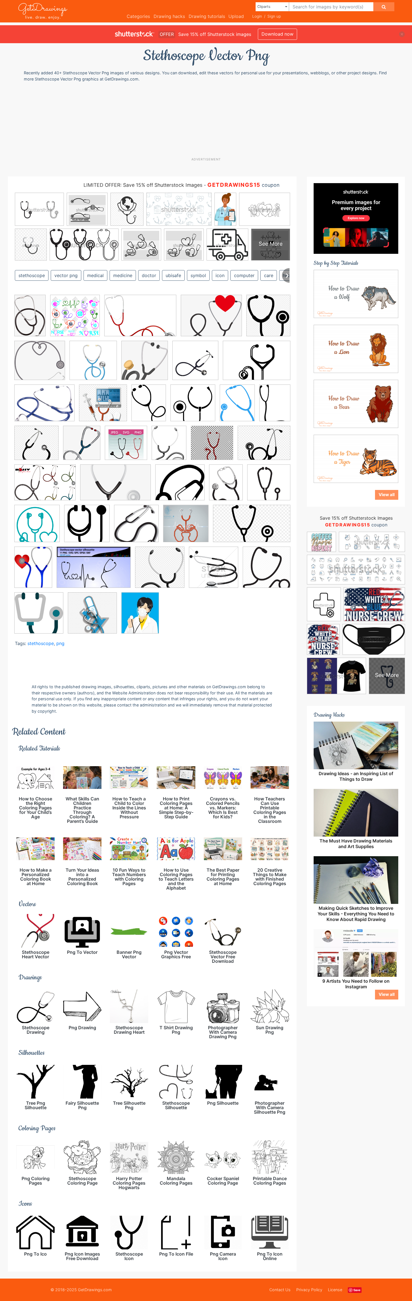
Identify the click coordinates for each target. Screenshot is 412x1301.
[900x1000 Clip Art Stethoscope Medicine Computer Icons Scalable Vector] (268, 319)
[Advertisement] (209, 119)
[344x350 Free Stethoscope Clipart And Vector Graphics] (136, 527)
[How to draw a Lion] (356, 348)
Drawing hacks (169, 16)
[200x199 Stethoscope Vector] (39, 617)
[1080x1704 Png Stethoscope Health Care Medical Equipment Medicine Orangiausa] (30, 319)
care (268, 275)
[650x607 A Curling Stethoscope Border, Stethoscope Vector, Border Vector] (40, 364)
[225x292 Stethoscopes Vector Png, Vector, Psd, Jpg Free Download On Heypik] (140, 617)
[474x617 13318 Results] (149, 407)
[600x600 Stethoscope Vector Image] (213, 571)
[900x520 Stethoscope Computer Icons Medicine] (251, 527)
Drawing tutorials (207, 16)
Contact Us (280, 1289)
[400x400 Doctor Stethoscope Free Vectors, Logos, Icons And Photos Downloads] (86, 527)
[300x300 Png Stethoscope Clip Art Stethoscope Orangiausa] (212, 447)
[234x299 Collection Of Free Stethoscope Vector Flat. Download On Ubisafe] (237, 407)
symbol (198, 275)
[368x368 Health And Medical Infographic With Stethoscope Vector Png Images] (185, 527)
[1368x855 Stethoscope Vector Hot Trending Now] (115, 486)
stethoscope (31, 275)
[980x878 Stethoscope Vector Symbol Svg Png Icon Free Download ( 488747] (180, 486)
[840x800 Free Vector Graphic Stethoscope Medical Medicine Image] (36, 447)
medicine (122, 275)
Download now (277, 34)
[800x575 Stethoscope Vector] (45, 486)
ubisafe (173, 275)
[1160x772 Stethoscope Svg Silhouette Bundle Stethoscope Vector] (93, 571)
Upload (236, 16)
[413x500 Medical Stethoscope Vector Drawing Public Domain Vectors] (169, 447)
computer (244, 275)
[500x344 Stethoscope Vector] (140, 319)
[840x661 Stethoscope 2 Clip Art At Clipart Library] (264, 446)
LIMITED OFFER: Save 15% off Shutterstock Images (143, 185)
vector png (66, 275)
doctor (149, 275)
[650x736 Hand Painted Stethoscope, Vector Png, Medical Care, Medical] (81, 447)
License (335, 1289)
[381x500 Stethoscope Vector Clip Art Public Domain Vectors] (225, 486)
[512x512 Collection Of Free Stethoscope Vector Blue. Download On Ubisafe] (37, 527)
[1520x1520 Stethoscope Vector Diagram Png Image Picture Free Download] (92, 617)
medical (95, 275)
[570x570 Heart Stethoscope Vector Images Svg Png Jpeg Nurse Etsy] (126, 447)
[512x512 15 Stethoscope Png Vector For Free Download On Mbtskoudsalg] (193, 407)
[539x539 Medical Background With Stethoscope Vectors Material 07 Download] (93, 364)
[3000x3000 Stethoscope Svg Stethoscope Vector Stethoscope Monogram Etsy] (74, 319)
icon (220, 275)
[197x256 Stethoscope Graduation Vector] (33, 571)
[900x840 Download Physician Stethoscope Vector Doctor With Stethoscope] (103, 407)
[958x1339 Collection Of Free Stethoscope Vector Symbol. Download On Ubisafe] (275, 406)
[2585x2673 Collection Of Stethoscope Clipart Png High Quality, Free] (195, 364)
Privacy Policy (309, 1289)
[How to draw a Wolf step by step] (356, 293)
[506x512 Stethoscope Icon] (266, 571)
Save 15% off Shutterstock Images (356, 518)
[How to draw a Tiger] (356, 458)
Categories (138, 16)
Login (257, 16)
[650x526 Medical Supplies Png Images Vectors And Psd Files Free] (211, 319)
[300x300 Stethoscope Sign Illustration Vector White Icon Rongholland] (159, 571)
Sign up (274, 16)
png (60, 643)
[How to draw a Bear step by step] (356, 403)
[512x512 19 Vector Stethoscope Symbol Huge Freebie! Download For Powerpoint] (268, 486)
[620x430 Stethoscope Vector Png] (256, 364)
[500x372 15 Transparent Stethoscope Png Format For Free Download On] (44, 407)
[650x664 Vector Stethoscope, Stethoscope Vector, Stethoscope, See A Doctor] (145, 364)
